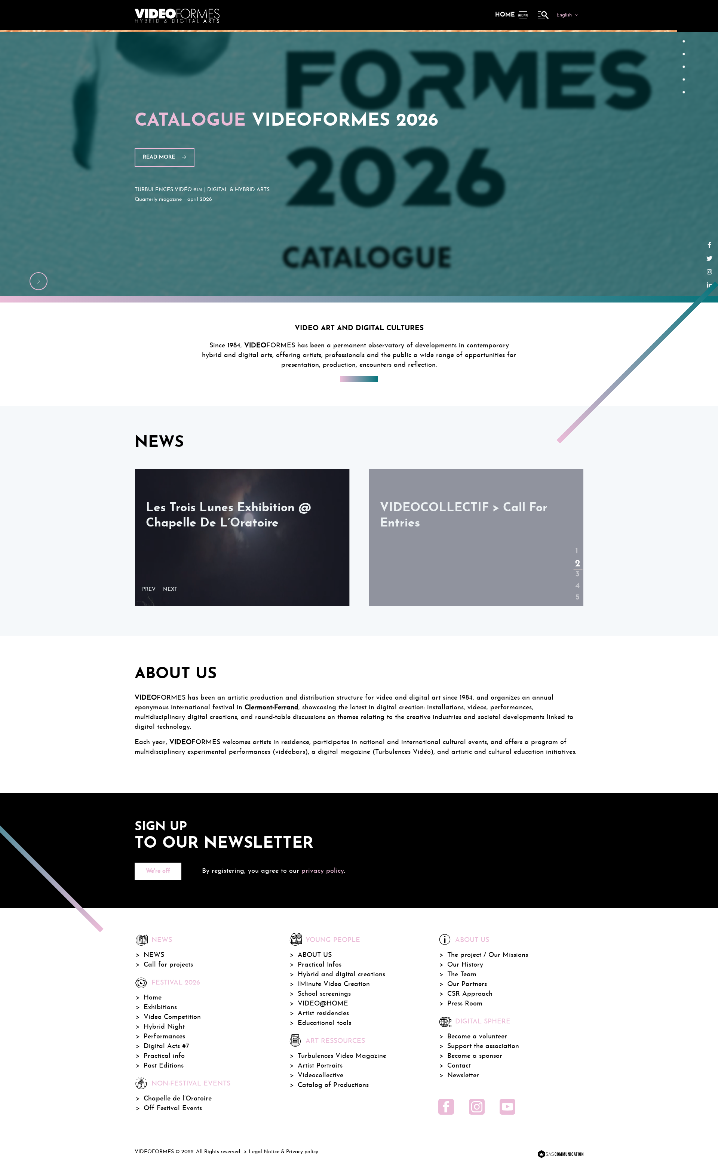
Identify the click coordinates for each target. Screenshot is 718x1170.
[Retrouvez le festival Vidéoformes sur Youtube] (507, 1107)
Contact (459, 1065)
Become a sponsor (474, 1056)
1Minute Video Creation (334, 984)
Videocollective (320, 1075)
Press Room (464, 1003)
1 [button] (577, 545)
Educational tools (324, 1023)
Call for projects (168, 964)
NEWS (154, 955)
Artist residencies (323, 1013)
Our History (465, 964)
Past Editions (164, 1065)
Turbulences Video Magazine (342, 1056)
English (564, 15)
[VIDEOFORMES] (177, 15)
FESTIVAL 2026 (175, 982)
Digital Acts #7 (166, 1046)
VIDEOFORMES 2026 (286, 121)
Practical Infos (319, 964)
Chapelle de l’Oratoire (178, 1098)
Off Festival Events (173, 1108)
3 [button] (577, 568)
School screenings (324, 994)
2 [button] (576, 556)
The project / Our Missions (487, 955)
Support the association (483, 1046)
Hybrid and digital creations (341, 974)
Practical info (164, 1056)
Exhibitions (160, 1007)
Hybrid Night (164, 1027)
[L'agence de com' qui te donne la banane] (559, 1155)
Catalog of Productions (333, 1085)
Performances (164, 1036)
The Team (461, 974)
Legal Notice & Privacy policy (283, 1152)
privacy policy (322, 871)
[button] (151, 590)
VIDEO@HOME (323, 1003)
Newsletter (463, 1075)
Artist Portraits (320, 1065)
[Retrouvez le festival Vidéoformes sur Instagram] (477, 1107)
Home (505, 15)
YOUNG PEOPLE (333, 940)
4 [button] (577, 580)
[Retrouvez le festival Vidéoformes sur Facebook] (446, 1107)
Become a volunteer (477, 1036)
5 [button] (577, 591)
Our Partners (467, 984)
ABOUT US (315, 955)
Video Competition (172, 1017)
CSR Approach (470, 994)
